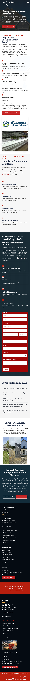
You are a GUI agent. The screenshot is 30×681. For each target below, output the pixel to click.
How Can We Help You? (12, 359)
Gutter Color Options (9, 540)
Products (5, 542)
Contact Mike (6, 174)
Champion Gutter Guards (10, 530)
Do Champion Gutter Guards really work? (14, 393)
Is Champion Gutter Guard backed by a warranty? (14, 411)
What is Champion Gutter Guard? (13, 388)
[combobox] (10, 334)
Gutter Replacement (8, 535)
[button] (15, 388)
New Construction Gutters (10, 537)
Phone (7, 338)
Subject (7, 352)
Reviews (5, 600)
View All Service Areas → (9, 652)
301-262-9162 (21, 258)
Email (7, 345)
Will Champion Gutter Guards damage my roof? (12, 399)
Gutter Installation (8, 532)
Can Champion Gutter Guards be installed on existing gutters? (13, 405)
